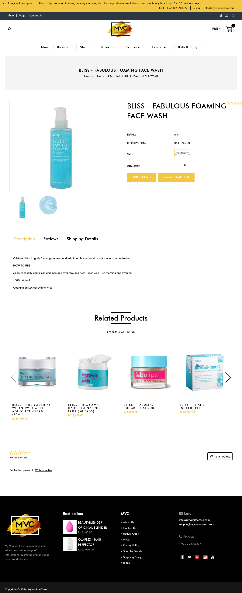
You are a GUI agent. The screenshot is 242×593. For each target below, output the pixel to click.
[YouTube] (212, 557)
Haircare (159, 47)
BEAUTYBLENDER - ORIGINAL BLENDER (92, 525)
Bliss (98, 76)
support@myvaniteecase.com (196, 524)
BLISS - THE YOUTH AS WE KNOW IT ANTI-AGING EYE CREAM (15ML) (31, 409)
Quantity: (133, 166)
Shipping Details (82, 238)
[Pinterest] (197, 557)
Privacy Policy (131, 545)
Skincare (133, 47)
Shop (85, 47)
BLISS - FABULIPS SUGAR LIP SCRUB (139, 406)
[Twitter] (190, 557)
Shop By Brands (132, 551)
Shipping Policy (132, 557)
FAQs (22, 15)
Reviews (50, 238)
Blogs (126, 562)
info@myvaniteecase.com (219, 8)
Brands (63, 47)
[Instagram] (205, 557)
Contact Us (35, 15)
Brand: (131, 134)
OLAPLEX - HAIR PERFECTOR (89, 542)
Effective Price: (137, 142)
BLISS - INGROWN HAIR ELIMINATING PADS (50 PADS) (84, 408)
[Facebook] (183, 557)
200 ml (182, 153)
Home (86, 76)
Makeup (108, 47)
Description (24, 238)
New (45, 47)
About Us (128, 522)
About (11, 15)
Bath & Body (188, 47)
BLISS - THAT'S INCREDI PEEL (192, 406)
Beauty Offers (131, 533)
